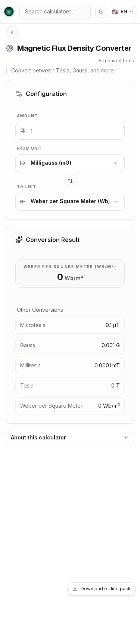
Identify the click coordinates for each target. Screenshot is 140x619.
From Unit (30, 148)
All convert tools (116, 60)
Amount (27, 115)
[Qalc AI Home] (9, 12)
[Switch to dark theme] (101, 12)
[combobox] (70, 163)
